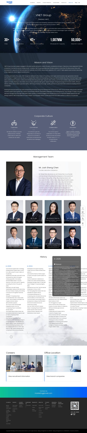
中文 (76, 2)
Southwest (8, 423)
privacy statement (60, 406)
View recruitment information (19, 376)
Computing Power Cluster (15, 410)
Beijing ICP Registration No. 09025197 (45, 430)
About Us (71, 2)
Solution (39, 2)
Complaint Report (47, 408)
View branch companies (55, 376)
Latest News (34, 405)
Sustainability (56, 2)
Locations (32, 2)
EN (79, 2)
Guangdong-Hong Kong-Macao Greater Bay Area (8, 418)
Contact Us (47, 405)
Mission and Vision (41, 408)
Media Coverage (34, 410)
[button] (11, 336)
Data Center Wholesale (15, 406)
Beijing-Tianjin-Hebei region (8, 407)
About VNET (41, 405)
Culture (40, 410)
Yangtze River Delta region (8, 411)
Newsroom (63, 2)
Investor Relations (47, 2)
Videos (33, 407)
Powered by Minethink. (74, 430)
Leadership (41, 412)
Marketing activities (54, 406)
